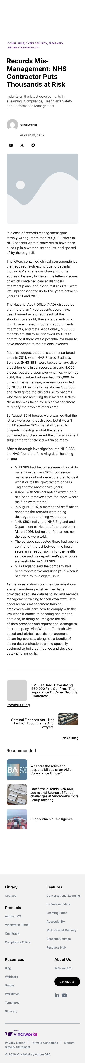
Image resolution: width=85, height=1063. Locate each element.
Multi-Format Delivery (61, 930)
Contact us (67, 981)
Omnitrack (12, 933)
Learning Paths (57, 913)
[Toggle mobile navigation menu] (74, 8)
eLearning (56, 43)
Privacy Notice (15, 1042)
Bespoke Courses (59, 938)
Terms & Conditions (44, 1042)
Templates (12, 1002)
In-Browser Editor (59, 904)
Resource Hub (56, 947)
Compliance (16, 43)
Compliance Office (17, 942)
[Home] (28, 8)
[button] (11, 145)
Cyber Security (36, 43)
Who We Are (62, 968)
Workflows (12, 994)
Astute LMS (13, 916)
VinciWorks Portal (17, 924)
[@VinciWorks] (64, 995)
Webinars (11, 976)
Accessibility (56, 921)
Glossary (11, 1011)
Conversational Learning (63, 895)
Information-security (23, 47)
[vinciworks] (56, 995)
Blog (8, 968)
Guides (10, 985)
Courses (10, 895)
